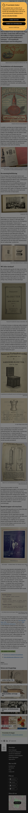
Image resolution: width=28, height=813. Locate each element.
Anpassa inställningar (14, 27)
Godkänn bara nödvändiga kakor (14, 23)
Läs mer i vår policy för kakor (9, 15)
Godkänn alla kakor (14, 19)
